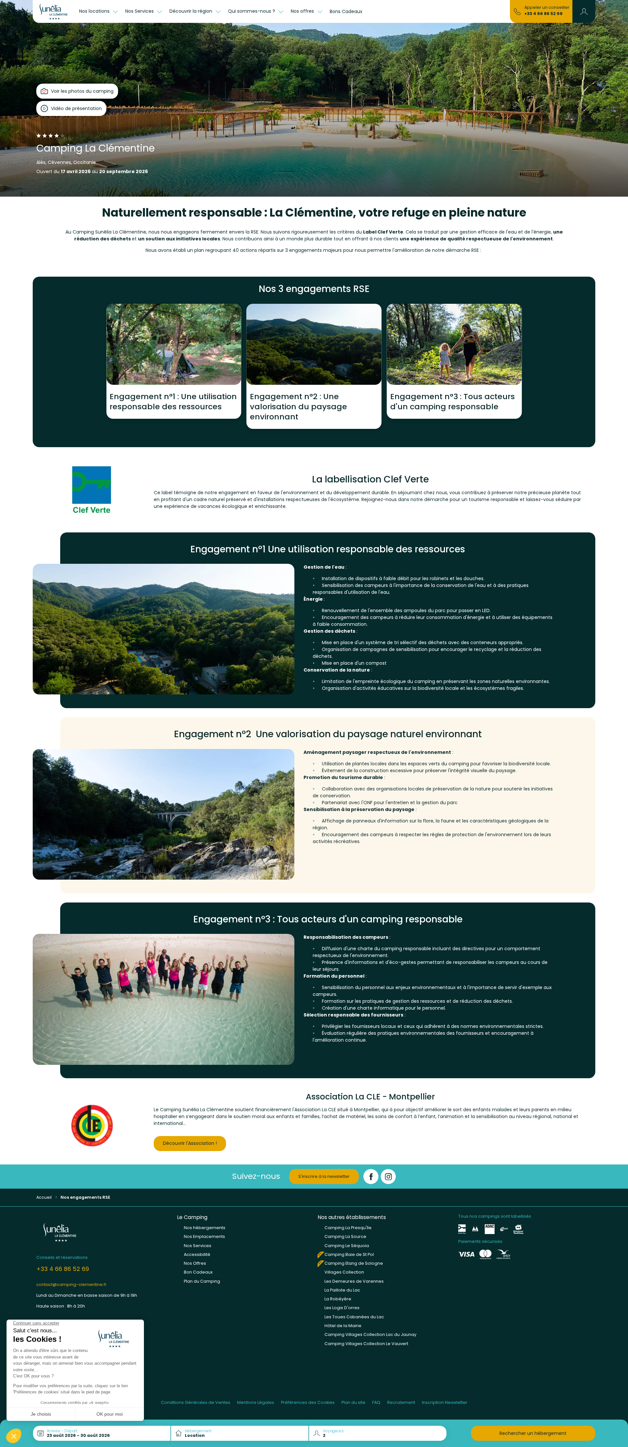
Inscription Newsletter (444, 1402)
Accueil (44, 1197)
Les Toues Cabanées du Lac (354, 1317)
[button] (584, 11)
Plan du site (353, 1402)
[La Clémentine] (54, 11)
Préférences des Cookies (308, 1402)
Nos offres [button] (303, 11)
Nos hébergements (204, 1227)
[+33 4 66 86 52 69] (517, 11)
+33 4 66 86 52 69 (543, 13)
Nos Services (197, 1245)
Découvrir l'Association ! (190, 1143)
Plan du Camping (202, 1281)
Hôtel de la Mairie (342, 1325)
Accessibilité (197, 1254)
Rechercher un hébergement (533, 1433)
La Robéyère (337, 1299)
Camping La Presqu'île (348, 1227)
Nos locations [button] (95, 11)
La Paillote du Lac (342, 1290)
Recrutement (401, 1402)
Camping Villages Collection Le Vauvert (366, 1343)
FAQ (376, 1402)
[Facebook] (370, 1176)
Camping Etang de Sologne (353, 1263)
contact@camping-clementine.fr (71, 1284)
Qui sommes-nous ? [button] (252, 11)
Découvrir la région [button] (191, 11)
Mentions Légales (255, 1402)
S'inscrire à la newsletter (324, 1176)
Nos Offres (195, 1263)
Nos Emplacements (204, 1236)
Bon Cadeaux (198, 1272)
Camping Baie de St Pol (349, 1254)
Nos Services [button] (140, 11)
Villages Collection (344, 1272)
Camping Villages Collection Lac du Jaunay (370, 1334)
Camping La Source (345, 1236)
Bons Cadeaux (346, 11)
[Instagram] (388, 1176)
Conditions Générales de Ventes (195, 1402)
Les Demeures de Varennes (354, 1281)
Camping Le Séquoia (346, 1245)
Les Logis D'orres (341, 1307)
